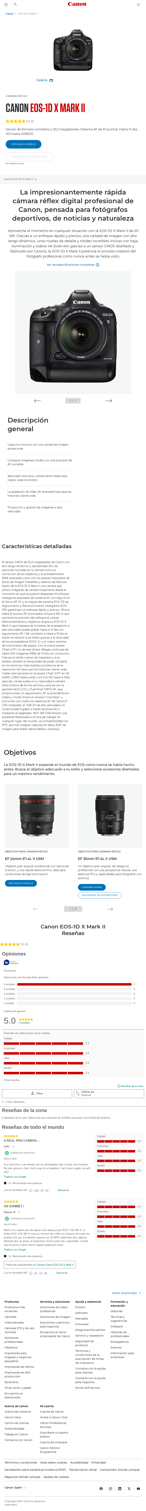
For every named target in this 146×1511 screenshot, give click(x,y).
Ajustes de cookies (56, 1477)
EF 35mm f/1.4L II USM (97, 859)
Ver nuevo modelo (23, 144)
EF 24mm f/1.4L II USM (24, 859)
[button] (29, 158)
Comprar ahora (92, 887)
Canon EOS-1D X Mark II (18, 179)
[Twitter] (129, 1488)
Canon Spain (14, 1487)
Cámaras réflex (16, 96)
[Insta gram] (110, 1488)
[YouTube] (138, 1488)
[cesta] (6, 5)
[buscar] (15, 5)
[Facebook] (101, 1488)
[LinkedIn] (119, 1488)
